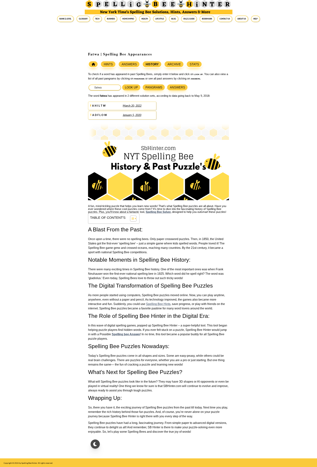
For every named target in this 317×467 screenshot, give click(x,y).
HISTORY (152, 64)
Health (144, 18)
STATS (194, 64)
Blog (173, 18)
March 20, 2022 (132, 105)
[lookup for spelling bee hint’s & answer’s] (93, 64)
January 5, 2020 (132, 115)
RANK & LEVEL (65, 18)
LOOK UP (131, 87)
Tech (97, 18)
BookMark (207, 18)
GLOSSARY (83, 18)
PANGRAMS (153, 87)
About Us (241, 18)
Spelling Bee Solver (158, 211)
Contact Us (225, 18)
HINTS (108, 64)
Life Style (159, 18)
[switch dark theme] (95, 444)
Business (111, 18)
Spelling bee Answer (126, 334)
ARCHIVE (174, 64)
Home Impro (128, 18)
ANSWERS (129, 64)
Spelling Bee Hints (158, 304)
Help (255, 18)
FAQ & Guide (188, 18)
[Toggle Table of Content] (131, 218)
